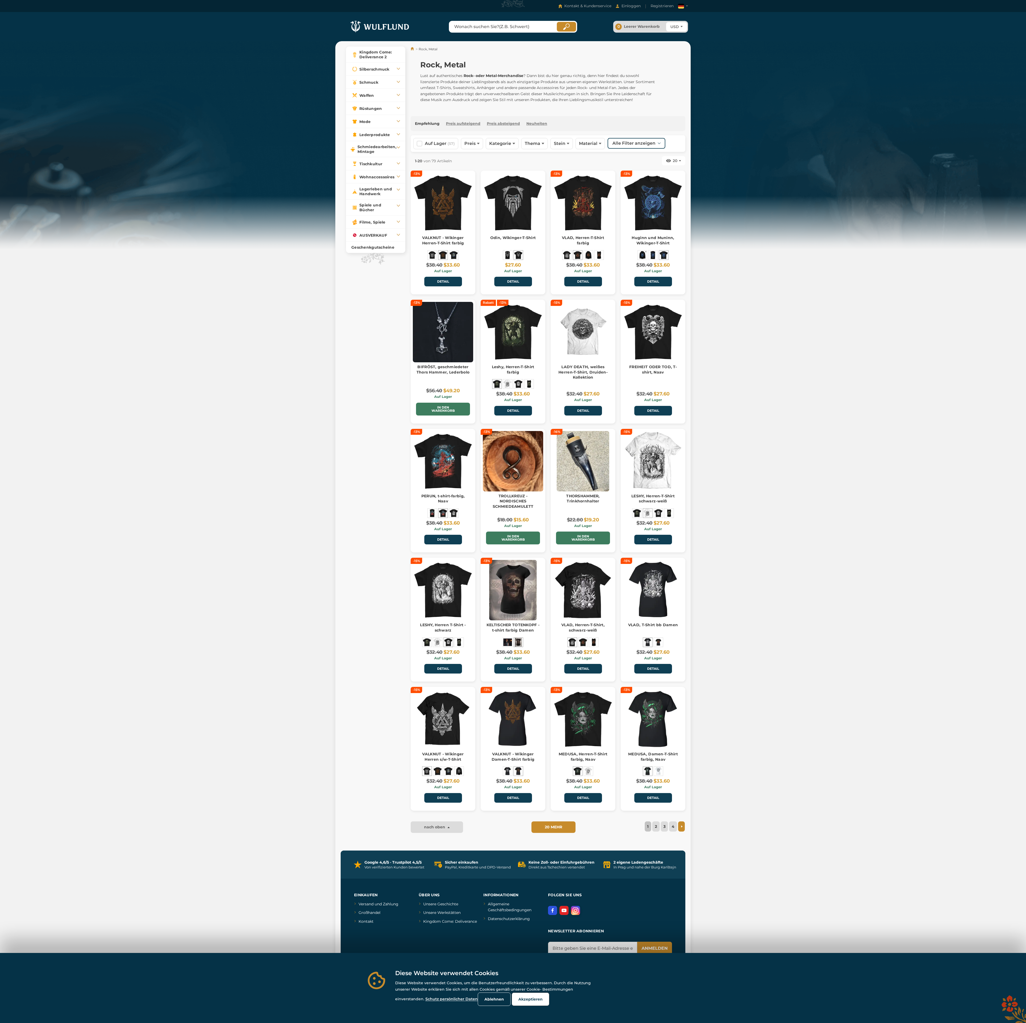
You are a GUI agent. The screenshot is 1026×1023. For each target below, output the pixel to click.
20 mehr (553, 827)
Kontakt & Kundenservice (587, 5)
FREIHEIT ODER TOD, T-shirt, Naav (653, 369)
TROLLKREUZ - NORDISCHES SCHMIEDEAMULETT (513, 501)
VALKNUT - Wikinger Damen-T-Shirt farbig (513, 757)
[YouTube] (564, 910)
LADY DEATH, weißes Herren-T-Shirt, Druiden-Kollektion (583, 372)
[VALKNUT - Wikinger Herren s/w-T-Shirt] (432, 255)
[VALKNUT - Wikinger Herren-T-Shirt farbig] (443, 255)
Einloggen (631, 5)
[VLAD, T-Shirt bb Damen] (647, 642)
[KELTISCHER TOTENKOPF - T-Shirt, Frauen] (507, 642)
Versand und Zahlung (378, 904)
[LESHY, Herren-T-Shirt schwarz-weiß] (507, 384)
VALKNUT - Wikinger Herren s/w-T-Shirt (443, 757)
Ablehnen (494, 999)
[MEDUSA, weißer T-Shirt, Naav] (588, 771)
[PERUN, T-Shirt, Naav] (453, 513)
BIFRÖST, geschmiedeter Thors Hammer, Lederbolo (443, 369)
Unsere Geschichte (440, 904)
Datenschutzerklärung (509, 918)
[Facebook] (552, 910)
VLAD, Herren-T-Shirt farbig (583, 240)
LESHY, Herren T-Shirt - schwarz (443, 627)
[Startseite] (413, 49)
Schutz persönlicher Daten (451, 999)
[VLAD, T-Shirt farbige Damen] (658, 642)
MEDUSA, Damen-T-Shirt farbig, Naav (653, 757)
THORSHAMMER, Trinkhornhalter (583, 499)
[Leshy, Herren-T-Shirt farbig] (497, 384)
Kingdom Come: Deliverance (450, 921)
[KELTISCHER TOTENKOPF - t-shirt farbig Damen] (518, 642)
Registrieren (662, 5)
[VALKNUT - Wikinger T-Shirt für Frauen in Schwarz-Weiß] (507, 771)
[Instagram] (575, 910)
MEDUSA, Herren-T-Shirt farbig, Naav (583, 757)
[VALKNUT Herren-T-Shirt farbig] (453, 255)
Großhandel (369, 912)
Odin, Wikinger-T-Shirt (513, 237)
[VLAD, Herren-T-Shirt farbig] (577, 255)
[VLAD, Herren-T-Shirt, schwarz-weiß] (567, 255)
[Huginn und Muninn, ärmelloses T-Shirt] (653, 255)
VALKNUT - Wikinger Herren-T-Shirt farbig (443, 240)
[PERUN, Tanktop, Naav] (432, 513)
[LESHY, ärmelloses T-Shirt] (529, 384)
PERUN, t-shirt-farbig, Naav (443, 499)
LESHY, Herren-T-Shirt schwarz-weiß (653, 499)
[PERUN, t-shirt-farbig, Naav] (443, 513)
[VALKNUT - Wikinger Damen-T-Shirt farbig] (518, 771)
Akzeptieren (530, 999)
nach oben (435, 827)
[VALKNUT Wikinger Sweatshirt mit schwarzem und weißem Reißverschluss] (459, 771)
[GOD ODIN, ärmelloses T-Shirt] (507, 255)
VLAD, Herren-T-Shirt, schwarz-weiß (583, 627)
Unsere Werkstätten (442, 912)
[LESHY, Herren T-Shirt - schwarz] (518, 384)
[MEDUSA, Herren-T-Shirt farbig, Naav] (577, 771)
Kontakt (366, 921)
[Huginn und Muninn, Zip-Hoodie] (642, 255)
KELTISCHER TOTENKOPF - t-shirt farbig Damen (513, 627)
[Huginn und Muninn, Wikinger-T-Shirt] (664, 255)
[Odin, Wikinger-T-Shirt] (518, 255)
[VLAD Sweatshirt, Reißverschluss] (588, 255)
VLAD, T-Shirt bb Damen (653, 624)
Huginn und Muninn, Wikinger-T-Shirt (653, 240)
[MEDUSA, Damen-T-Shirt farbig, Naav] (647, 771)
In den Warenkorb (443, 409)
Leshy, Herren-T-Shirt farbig (513, 369)
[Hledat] (566, 27)
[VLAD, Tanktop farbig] (599, 255)
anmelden (655, 948)
